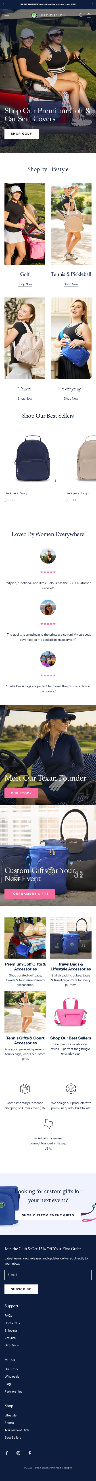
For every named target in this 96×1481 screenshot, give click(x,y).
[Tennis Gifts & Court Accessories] (25, 1012)
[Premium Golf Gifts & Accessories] (25, 938)
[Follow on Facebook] (6, 1453)
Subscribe (21, 1289)
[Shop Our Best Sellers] (71, 1012)
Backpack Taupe (77, 493)
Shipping (10, 1330)
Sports (9, 1423)
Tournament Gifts (30, 893)
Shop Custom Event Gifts (48, 1215)
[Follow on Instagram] (18, 1453)
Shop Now (25, 284)
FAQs (8, 1315)
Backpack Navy (15, 493)
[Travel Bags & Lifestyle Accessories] (71, 938)
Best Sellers (12, 1437)
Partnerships (13, 1391)
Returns (10, 1338)
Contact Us (12, 1323)
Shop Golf (21, 133)
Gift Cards (11, 1345)
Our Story (21, 793)
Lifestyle (10, 1415)
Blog (7, 1384)
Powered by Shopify (60, 1468)
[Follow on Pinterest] (30, 1453)
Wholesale (11, 1376)
